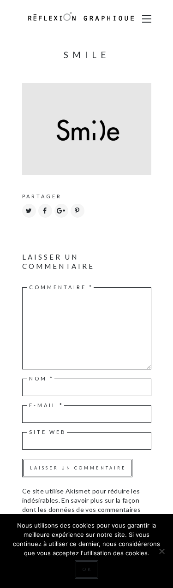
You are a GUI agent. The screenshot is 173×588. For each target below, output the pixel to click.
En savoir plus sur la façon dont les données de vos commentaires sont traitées (81, 509)
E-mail (46, 405)
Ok (87, 569)
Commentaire (61, 287)
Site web (47, 431)
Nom (41, 378)
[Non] (161, 551)
